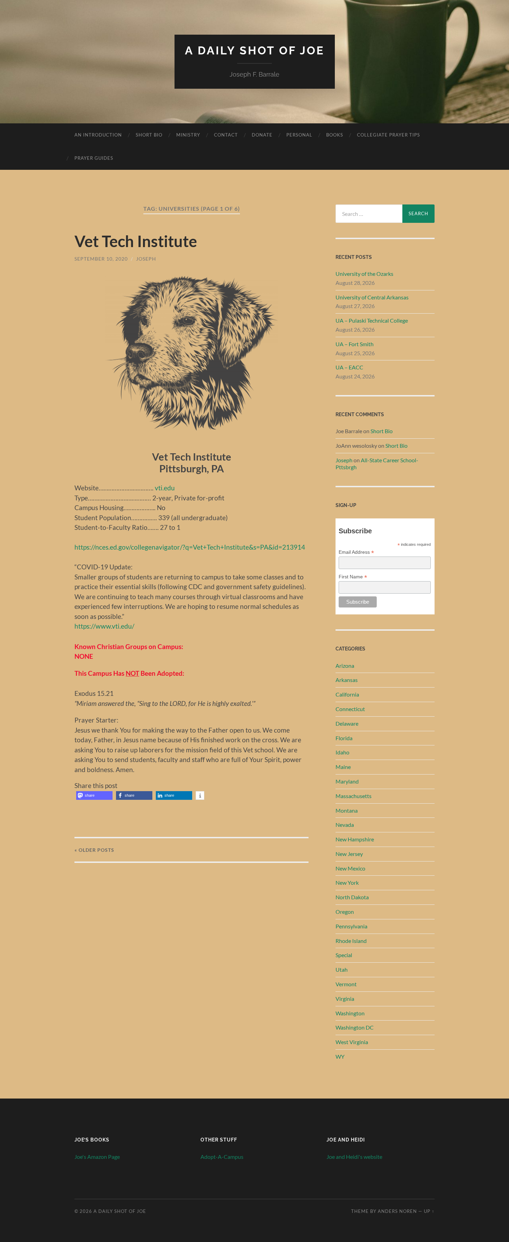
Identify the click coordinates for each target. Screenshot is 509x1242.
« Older (94, 850)
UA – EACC (349, 367)
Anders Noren (397, 1211)
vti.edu (165, 488)
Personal (299, 135)
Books (334, 135)
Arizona (345, 665)
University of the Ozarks (364, 273)
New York (347, 882)
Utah (342, 969)
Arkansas (347, 679)
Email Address (356, 552)
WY (340, 1056)
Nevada (345, 824)
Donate (262, 135)
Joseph (146, 259)
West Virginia (352, 1042)
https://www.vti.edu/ (104, 626)
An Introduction (98, 135)
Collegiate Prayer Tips (388, 135)
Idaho (342, 752)
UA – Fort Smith (355, 344)
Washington (350, 1013)
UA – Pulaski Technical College (372, 320)
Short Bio (149, 135)
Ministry (188, 135)
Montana (347, 810)
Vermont (346, 984)
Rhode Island (351, 940)
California (347, 694)
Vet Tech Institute (135, 241)
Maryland (347, 781)
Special (344, 955)
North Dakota (352, 897)
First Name (353, 577)
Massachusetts (354, 796)
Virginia (345, 998)
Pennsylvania (351, 926)
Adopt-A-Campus (221, 1156)
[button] (94, 795)
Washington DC (355, 1027)
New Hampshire (355, 839)
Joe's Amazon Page (97, 1156)
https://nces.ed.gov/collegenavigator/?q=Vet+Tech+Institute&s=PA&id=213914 (189, 547)
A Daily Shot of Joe (254, 50)
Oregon (345, 911)
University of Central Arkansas (372, 297)
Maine (343, 766)
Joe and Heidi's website (354, 1156)
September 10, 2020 (101, 259)
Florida (344, 738)
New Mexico (350, 868)
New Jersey (349, 853)
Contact (226, 135)
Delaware (347, 723)
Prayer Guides (93, 158)
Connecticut (350, 709)
